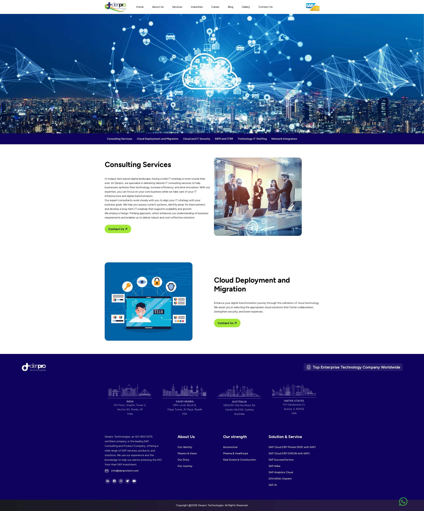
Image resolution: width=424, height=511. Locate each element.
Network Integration (284, 138)
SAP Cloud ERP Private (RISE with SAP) (292, 447)
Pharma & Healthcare (235, 453)
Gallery (246, 6)
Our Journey (185, 466)
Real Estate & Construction (239, 459)
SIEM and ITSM (224, 138)
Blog (230, 6)
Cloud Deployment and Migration (157, 138)
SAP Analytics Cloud (281, 472)
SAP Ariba (274, 466)
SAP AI (273, 484)
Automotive (230, 447)
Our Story (183, 459)
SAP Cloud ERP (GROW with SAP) (289, 453)
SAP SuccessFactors (281, 459)
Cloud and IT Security (196, 138)
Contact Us (266, 6)
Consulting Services (119, 138)
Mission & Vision (187, 453)
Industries (197, 6)
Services (177, 6)
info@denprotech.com (125, 470)
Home (140, 6)
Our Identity (185, 447)
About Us (158, 6)
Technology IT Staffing (252, 138)
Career (215, 6)
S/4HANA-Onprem (280, 478)
